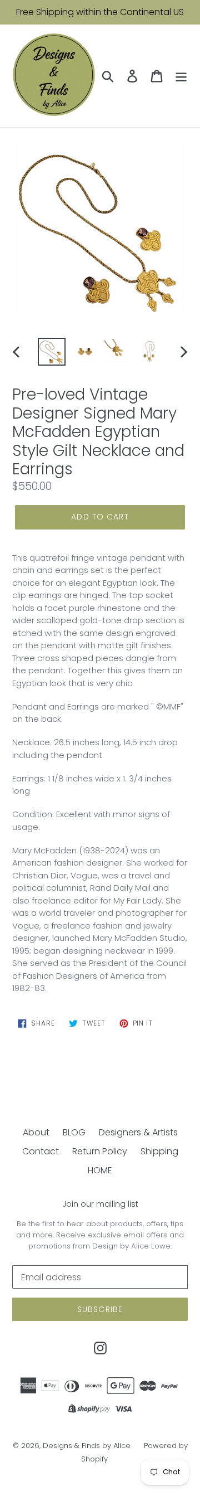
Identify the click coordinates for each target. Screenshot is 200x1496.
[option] (51, 351)
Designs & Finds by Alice (87, 1445)
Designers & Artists (138, 1132)
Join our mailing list (100, 1204)
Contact (40, 1151)
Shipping (159, 1151)
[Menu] (181, 76)
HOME (100, 1170)
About (36, 1132)
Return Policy (99, 1151)
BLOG (74, 1132)
